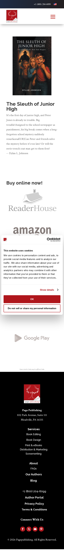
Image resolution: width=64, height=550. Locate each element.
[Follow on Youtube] (35, 529)
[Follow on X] (28, 529)
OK (32, 299)
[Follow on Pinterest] (41, 529)
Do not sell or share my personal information (32, 308)
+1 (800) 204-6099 (42, 4)
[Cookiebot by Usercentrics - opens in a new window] (46, 240)
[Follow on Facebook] (22, 529)
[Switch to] (55, 4)
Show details (47, 290)
